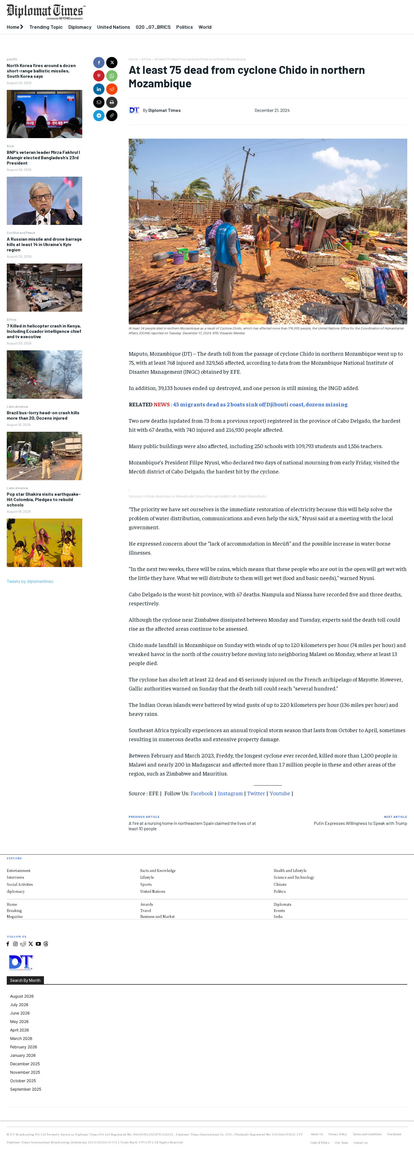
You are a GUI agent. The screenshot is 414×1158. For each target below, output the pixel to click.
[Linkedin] (98, 89)
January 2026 (23, 1055)
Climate (280, 884)
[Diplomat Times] (136, 110)
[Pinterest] (98, 75)
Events (279, 910)
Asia (10, 146)
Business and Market (157, 916)
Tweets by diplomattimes (30, 581)
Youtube (280, 792)
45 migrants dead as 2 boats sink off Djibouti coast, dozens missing (260, 404)
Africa (11, 319)
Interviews (15, 877)
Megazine (15, 916)
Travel (145, 910)
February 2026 (23, 1046)
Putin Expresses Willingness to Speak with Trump (360, 823)
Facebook (201, 792)
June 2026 (20, 1013)
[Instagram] (15, 944)
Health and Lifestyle (290, 870)
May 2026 (19, 1021)
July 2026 (19, 1004)
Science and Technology (294, 877)
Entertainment (18, 870)
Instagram (230, 792)
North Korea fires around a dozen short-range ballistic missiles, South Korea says (41, 71)
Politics (280, 891)
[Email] (98, 102)
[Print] (111, 102)
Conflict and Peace (21, 232)
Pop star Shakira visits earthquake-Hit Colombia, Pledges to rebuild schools (44, 499)
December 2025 (25, 1063)
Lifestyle (147, 877)
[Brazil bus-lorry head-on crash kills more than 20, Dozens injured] (44, 456)
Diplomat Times (164, 110)
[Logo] (155, 11)
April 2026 (19, 1030)
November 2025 (25, 1072)
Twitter (256, 792)
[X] (111, 62)
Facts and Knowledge (157, 870)
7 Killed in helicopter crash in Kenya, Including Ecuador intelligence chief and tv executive (44, 331)
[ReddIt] (111, 89)
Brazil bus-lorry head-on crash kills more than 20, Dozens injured (43, 415)
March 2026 (21, 1038)
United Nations (152, 891)
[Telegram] (98, 115)
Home (133, 59)
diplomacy (16, 891)
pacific (12, 59)
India (278, 916)
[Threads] (46, 944)
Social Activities (20, 884)
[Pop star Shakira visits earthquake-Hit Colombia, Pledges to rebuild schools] (44, 543)
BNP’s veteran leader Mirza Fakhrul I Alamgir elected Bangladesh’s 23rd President (43, 157)
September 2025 (25, 1089)
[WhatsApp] (111, 75)
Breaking (14, 910)
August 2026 (22, 996)
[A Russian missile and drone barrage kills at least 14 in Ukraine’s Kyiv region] (44, 288)
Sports (146, 884)
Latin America (17, 406)
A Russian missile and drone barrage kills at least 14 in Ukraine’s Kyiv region (44, 244)
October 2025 (23, 1080)
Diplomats (282, 904)
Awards (146, 904)
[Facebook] (98, 62)
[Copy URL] (111, 115)
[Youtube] (38, 944)
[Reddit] (23, 944)
